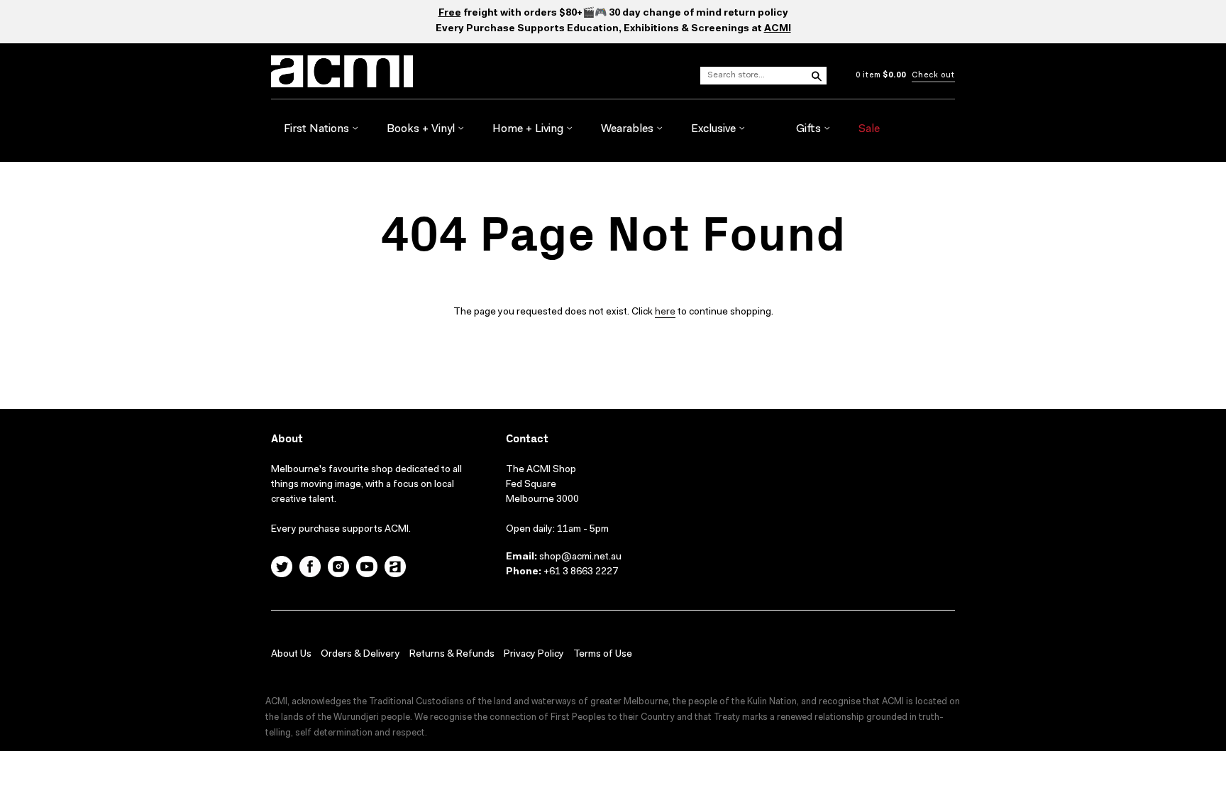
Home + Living (529, 129)
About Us (291, 655)
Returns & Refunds (452, 655)
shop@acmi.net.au (580, 557)
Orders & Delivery (360, 655)
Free (449, 13)
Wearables (628, 129)
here (665, 312)
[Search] (816, 75)
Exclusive (715, 129)
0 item (881, 76)
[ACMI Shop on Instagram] (338, 568)
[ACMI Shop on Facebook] (310, 568)
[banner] (424, 71)
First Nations (318, 129)
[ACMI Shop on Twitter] (281, 568)
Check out (933, 76)
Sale (869, 129)
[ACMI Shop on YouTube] (366, 568)
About (287, 439)
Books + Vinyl (422, 129)
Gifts (810, 129)
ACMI (777, 29)
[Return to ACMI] (395, 568)
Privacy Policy (534, 655)
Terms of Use (602, 655)
